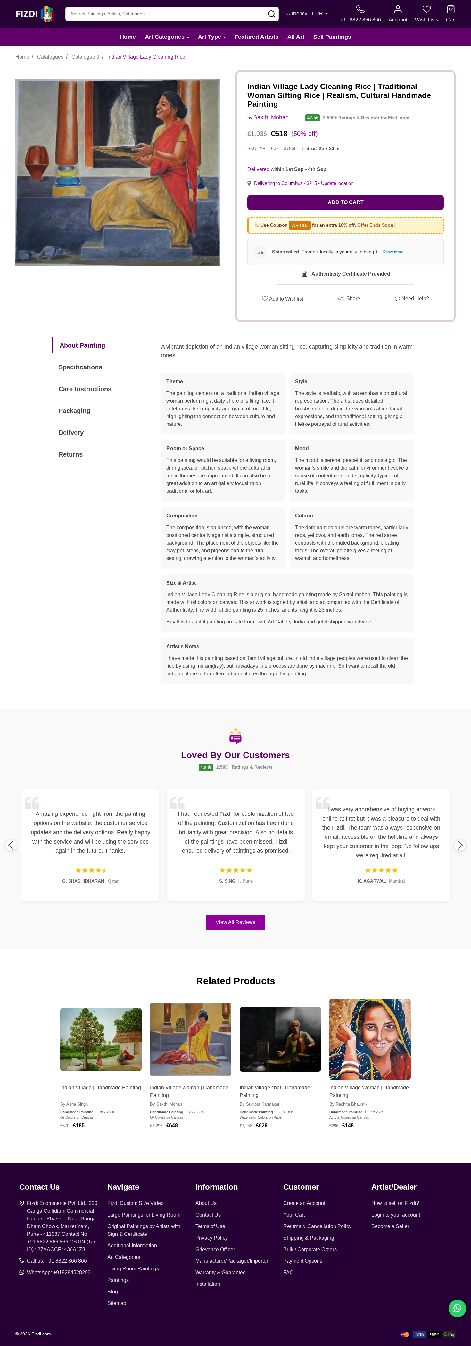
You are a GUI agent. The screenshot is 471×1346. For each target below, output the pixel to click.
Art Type (209, 37)
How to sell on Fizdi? (395, 1203)
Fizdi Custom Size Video (135, 1203)
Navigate (123, 1187)
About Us (206, 1203)
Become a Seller (390, 1226)
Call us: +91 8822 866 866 (57, 1261)
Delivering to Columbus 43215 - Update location (303, 183)
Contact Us (208, 1215)
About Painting (82, 345)
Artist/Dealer (394, 1187)
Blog (112, 1291)
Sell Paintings (332, 37)
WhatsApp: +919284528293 (59, 1272)
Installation (207, 1284)
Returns (71, 454)
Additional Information (132, 1245)
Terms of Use (210, 1226)
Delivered (258, 169)
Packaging (74, 410)
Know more (393, 252)
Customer (301, 1187)
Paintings (118, 1280)
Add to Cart (346, 202)
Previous (11, 845)
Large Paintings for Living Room (143, 1215)
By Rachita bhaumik (348, 1104)
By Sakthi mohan (166, 1104)
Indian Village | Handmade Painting (100, 1087)
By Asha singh (74, 1104)
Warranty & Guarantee (220, 1272)
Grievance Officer (215, 1249)
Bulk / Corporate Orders (310, 1249)
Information (216, 1187)
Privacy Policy (211, 1238)
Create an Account (304, 1203)
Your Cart (294, 1215)
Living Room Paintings (133, 1268)
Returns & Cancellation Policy (317, 1226)
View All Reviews (235, 922)
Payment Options (302, 1261)
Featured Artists (256, 37)
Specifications (80, 367)
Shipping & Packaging (308, 1238)
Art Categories (165, 37)
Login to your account (395, 1215)
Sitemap (116, 1303)
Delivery (71, 432)
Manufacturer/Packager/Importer (231, 1261)
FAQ (288, 1272)
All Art (295, 37)
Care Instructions (85, 388)
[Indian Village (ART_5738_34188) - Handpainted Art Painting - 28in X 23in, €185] (101, 1039)
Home (128, 37)
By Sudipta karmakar (259, 1104)
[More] (188, 37)
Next (459, 845)
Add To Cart (108, 1144)
